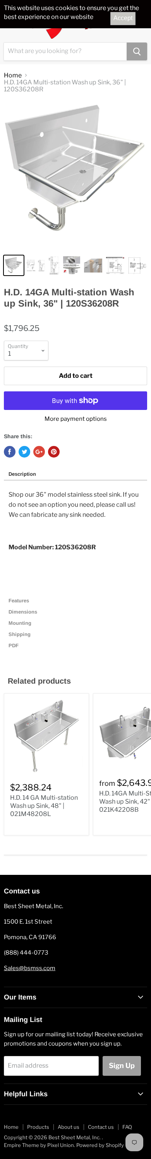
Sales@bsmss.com (29, 968)
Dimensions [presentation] (24, 612)
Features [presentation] (20, 601)
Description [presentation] (22, 474)
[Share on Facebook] (9, 452)
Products (38, 1127)
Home (13, 75)
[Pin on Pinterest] (54, 452)
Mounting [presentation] (20, 623)
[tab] (75, 474)
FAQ (127, 1127)
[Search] (137, 51)
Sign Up (122, 1065)
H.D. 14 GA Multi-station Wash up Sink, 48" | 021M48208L (44, 806)
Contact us (101, 1127)
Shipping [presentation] (20, 634)
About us (68, 1127)
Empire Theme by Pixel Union (39, 1145)
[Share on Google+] (39, 452)
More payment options (76, 419)
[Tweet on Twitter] (24, 452)
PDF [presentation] (14, 645)
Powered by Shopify (100, 1145)
